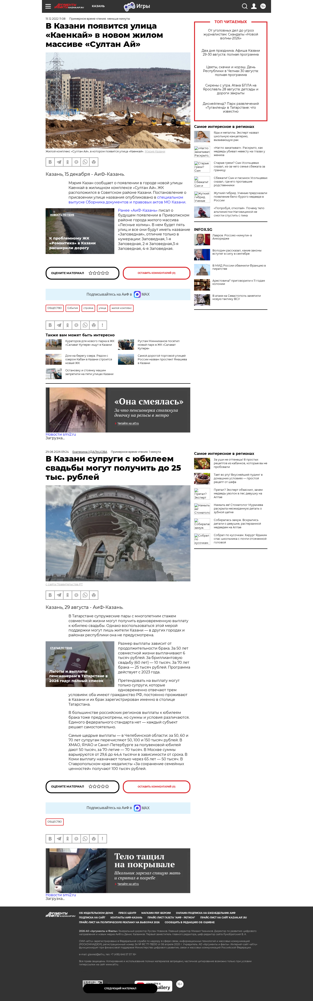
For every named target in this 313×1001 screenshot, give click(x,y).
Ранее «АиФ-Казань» (138, 210)
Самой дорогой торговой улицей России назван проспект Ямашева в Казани (162, 359)
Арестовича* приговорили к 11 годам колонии (238, 282)
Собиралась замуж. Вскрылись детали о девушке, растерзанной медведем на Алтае (237, 523)
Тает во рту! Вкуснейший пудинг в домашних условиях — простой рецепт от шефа (238, 478)
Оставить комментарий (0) (157, 273)
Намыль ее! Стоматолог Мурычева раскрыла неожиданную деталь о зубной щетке (238, 508)
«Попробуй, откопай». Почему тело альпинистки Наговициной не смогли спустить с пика (239, 211)
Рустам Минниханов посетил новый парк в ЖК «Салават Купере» (159, 344)
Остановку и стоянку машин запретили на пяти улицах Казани (89, 372)
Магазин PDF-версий (156, 913)
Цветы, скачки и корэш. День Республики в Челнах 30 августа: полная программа (230, 71)
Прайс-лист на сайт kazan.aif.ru (223, 917)
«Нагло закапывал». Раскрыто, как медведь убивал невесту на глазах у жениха (239, 151)
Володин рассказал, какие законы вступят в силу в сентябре (236, 252)
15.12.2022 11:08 (56, 18)
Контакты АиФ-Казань (126, 917)
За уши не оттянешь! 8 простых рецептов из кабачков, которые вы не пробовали (240, 463)
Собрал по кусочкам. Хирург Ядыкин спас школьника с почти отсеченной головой (240, 538)
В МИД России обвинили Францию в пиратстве (239, 267)
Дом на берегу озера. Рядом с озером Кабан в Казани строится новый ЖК (88, 359)
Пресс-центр (127, 913)
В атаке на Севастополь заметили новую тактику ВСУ (236, 297)
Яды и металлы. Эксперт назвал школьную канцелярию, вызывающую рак (236, 136)
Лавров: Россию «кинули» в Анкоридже (232, 237)
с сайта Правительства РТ (64, 584)
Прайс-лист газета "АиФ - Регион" (171, 917)
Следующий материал (120, 988)
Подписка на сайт (92, 917)
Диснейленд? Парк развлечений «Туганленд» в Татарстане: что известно (231, 107)
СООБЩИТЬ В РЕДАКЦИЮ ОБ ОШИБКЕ (190, 922)
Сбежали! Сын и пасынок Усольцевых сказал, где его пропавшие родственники (240, 181)
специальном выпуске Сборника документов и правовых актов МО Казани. (127, 199)
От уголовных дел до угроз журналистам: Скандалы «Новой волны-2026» (230, 34)
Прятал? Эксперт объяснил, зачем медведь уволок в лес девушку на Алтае (238, 493)
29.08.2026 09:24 (57, 451)
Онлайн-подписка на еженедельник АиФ (206, 913)
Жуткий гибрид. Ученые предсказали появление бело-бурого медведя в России (240, 196)
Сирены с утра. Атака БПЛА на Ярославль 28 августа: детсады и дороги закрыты (230, 89)
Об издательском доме (96, 913)
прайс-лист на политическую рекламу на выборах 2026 (119, 922)
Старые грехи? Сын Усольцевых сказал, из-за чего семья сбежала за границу (239, 166)
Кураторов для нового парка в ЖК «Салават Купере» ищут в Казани (89, 342)
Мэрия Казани (155, 151)
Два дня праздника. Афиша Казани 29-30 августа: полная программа (231, 53)
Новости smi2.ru (61, 434)
